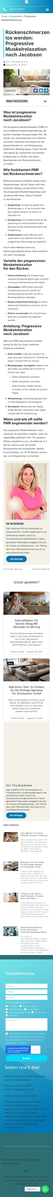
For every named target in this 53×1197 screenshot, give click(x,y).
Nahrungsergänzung (19, 1012)
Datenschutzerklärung (14, 1159)
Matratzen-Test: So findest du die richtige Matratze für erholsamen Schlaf (26, 690)
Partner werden (10, 1163)
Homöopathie (16, 1009)
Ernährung (40, 1012)
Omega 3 (13, 1006)
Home (4, 16)
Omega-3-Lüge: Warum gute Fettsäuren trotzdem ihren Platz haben (32, 896)
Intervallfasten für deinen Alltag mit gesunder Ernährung (26, 624)
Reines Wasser (30, 1006)
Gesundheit (15, 16)
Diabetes (13, 1015)
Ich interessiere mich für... (18, 1002)
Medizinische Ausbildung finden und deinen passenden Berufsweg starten (34, 929)
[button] (47, 9)
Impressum (32, 1159)
